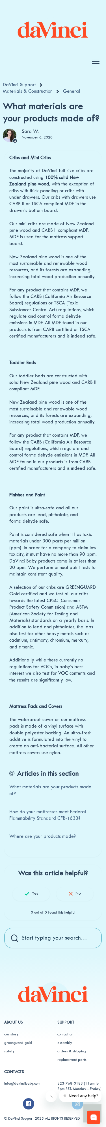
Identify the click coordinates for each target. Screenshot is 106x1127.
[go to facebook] (28, 1103)
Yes (35, 893)
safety (9, 1051)
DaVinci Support (19, 85)
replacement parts (71, 1060)
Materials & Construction (28, 92)
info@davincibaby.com (22, 1083)
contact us (65, 1034)
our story (11, 1034)
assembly (64, 1043)
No (78, 893)
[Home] (52, 28)
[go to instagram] (77, 1103)
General (71, 92)
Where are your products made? (42, 837)
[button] (96, 59)
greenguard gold (18, 1043)
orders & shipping (71, 1051)
